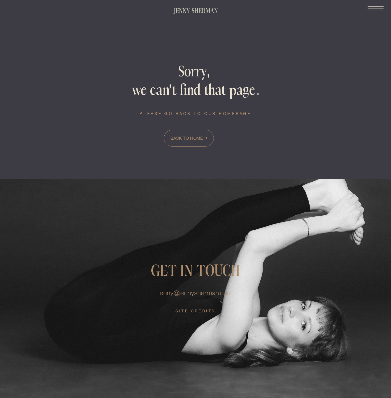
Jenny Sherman (196, 11)
